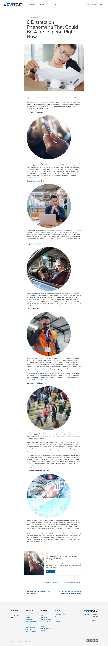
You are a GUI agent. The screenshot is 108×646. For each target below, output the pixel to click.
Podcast (42, 626)
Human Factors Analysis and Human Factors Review (30, 621)
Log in (87, 4)
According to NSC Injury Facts (46, 373)
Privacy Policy (28, 641)
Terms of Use (20, 641)
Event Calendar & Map (46, 622)
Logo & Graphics (14, 615)
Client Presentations (45, 619)
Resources (43, 4)
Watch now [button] (50, 572)
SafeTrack (27, 615)
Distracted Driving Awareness (51, 582)
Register (57, 621)
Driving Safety (78, 582)
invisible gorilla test (32, 444)
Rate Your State (29, 625)
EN (102, 4)
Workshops (28, 629)
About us (12, 613)
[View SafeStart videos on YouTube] (90, 641)
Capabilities (31, 4)
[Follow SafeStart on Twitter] (87, 641)
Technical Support (60, 619)
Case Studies (43, 617)
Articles (42, 613)
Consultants (58, 617)
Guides (42, 624)
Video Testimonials (45, 628)
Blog (28, 17)
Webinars (42, 630)
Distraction (61, 582)
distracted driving (38, 103)
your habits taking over (33, 297)
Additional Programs (30, 631)
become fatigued (72, 522)
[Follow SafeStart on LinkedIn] (93, 641)
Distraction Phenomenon (69, 582)
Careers (12, 617)
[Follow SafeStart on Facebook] (96, 641)
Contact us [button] (94, 620)
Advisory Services (30, 627)
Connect (55, 4)
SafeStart (27, 613)
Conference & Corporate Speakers (60, 613)
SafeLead (27, 617)
